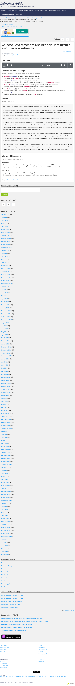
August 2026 (5, 214)
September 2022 (6, 356)
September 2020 (6, 428)
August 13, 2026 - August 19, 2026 (12, 598)
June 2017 (4, 546)
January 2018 (5, 524)
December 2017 (6, 527)
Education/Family (12, 10)
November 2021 (6, 386)
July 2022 (4, 362)
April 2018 (4, 515)
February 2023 (5, 341)
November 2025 (6, 241)
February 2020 (5, 449)
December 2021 (6, 383)
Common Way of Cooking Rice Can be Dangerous (16, 627)
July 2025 (4, 253)
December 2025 (6, 238)
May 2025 (4, 259)
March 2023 (5, 338)
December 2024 (6, 275)
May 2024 (4, 296)
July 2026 (4, 217)
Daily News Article (11, 3)
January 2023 (5, 344)
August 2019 (5, 467)
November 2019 (6, 458)
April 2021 (4, 407)
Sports (64, 10)
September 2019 (6, 464)
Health (21, 10)
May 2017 (4, 548)
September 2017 (6, 536)
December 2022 (6, 347)
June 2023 (4, 329)
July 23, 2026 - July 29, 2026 (9, 607)
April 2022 (4, 371)
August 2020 (5, 431)
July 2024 (4, 290)
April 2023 (4, 335)
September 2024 (6, 283)
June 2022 (4, 365)
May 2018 (4, 512)
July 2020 (4, 434)
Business (3, 10)
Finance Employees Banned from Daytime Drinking (16, 624)
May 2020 (4, 440)
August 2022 (5, 359)
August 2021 (5, 395)
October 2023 (5, 317)
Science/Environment (55, 10)
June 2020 (4, 437)
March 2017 (5, 555)
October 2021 (5, 389)
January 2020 (5, 452)
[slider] (25, 65)
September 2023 (6, 320)
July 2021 (4, 398)
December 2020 (6, 419)
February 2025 (5, 268)
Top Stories (19, 14)
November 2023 (6, 314)
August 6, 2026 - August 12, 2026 (11, 601)
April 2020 (4, 443)
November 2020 (6, 422)
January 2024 (5, 308)
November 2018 (6, 494)
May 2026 (4, 223)
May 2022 (4, 368)
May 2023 (4, 332)
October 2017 (5, 533)
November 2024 (6, 278)
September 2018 (6, 500)
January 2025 (5, 271)
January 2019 (5, 488)
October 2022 (5, 353)
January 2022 (5, 380)
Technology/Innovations (7, 14)
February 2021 (5, 413)
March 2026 (5, 229)
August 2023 (5, 323)
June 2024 (4, 293)
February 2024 (5, 305)
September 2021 (6, 392)
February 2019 (5, 485)
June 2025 (4, 256)
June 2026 (4, 220)
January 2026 (5, 235)
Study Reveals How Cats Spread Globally (13, 630)
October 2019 (5, 461)
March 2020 (5, 446)
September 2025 (6, 247)
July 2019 (4, 470)
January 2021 (5, 416)
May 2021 (4, 404)
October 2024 (5, 280)
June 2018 (4, 509)
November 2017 (6, 530)
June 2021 (4, 401)
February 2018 (5, 521)
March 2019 (5, 482)
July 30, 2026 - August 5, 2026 (10, 604)
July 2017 (4, 543)
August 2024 (5, 286)
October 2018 (5, 497)
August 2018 (5, 503)
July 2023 (4, 326)
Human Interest (28, 10)
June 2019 (4, 473)
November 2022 (6, 350)
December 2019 (6, 455)
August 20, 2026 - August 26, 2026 (12, 595)
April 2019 (4, 479)
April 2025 (4, 262)
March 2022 (5, 374)
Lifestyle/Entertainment (41, 10)
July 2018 (4, 506)
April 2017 (4, 551)
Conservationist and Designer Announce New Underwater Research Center (24, 621)
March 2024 (5, 302)
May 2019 (4, 476)
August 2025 (5, 250)
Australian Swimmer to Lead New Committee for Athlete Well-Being (22, 618)
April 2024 (4, 299)
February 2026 (5, 232)
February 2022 (5, 377)
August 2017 (5, 540)
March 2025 (5, 265)
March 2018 (5, 518)
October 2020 (5, 425)
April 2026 (4, 226)
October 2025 (5, 244)
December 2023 (6, 311)
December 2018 (6, 491)
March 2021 (5, 410)
